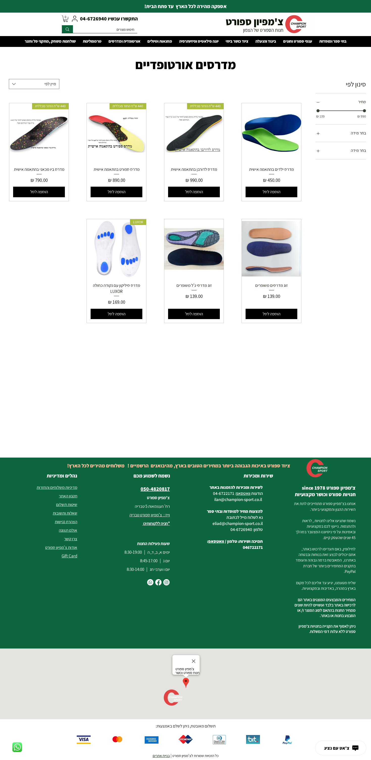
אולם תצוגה (68, 530)
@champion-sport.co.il (241, 499)
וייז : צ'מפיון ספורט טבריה (149, 515)
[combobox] (34, 84)
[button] (65, 19)
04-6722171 (223, 493)
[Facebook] (158, 582)
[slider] (318, 111)
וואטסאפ (243, 493)
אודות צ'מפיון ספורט (61, 547)
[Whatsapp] (150, 582)
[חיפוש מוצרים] (67, 29)
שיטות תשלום (66, 504)
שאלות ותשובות (65, 513)
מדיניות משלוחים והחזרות (57, 487)
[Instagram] (166, 582)
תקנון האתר (68, 496)
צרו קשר (70, 539)
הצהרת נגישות (66, 521)
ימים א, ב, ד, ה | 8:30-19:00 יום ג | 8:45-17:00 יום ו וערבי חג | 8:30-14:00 (147, 560)
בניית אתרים (161, 755)
